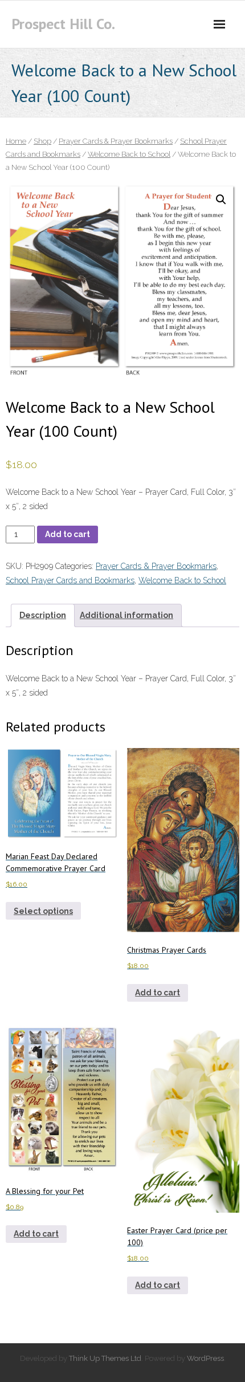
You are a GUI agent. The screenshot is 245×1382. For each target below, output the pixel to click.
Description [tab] (42, 615)
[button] (221, 199)
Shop (42, 141)
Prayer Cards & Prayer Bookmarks (116, 141)
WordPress (205, 1358)
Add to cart (67, 534)
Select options (43, 911)
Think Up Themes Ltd (105, 1358)
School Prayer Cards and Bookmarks (70, 580)
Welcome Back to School (129, 154)
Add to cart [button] (157, 992)
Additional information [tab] (126, 615)
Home (16, 141)
